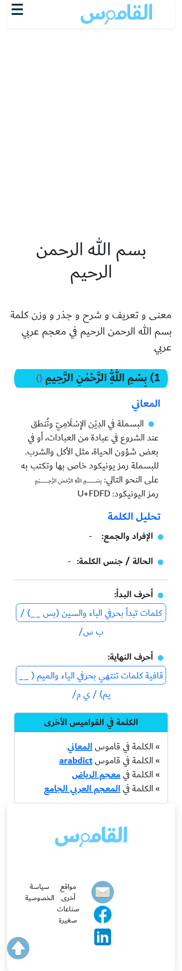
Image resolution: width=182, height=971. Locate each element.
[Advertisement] (91, 79)
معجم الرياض (96, 774)
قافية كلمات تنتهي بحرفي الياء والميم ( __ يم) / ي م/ (91, 676)
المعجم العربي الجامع (82, 788)
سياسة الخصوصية (39, 892)
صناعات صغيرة (68, 914)
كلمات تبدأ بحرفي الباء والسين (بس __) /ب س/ (91, 614)
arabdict (75, 760)
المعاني (79, 746)
